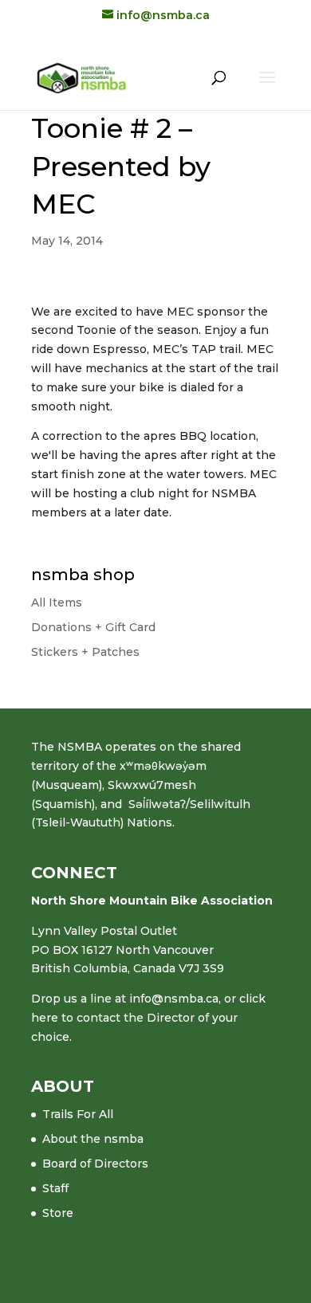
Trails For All (77, 1114)
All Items (56, 602)
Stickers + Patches (85, 652)
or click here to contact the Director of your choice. (148, 1017)
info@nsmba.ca (173, 998)
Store (57, 1213)
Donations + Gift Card (93, 627)
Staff (55, 1188)
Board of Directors (95, 1163)
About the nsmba (93, 1139)
